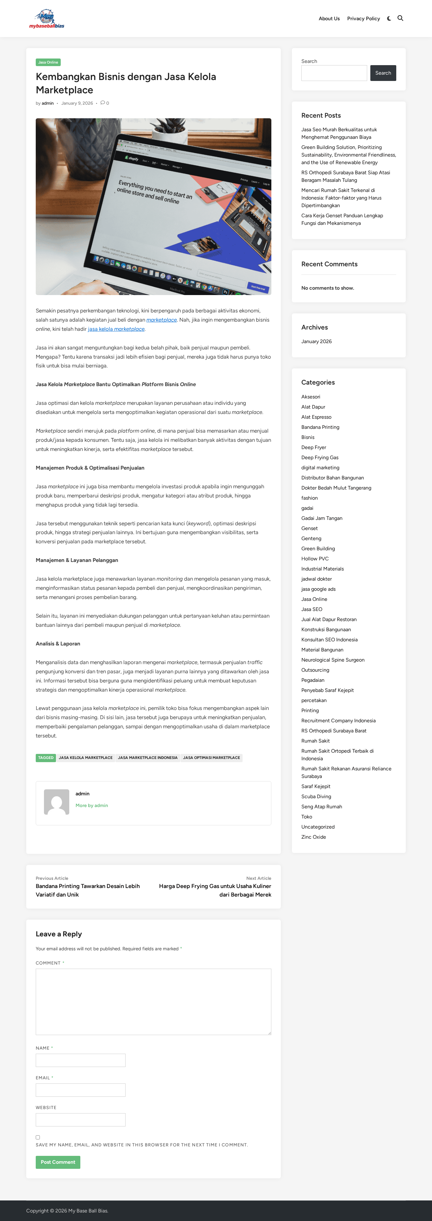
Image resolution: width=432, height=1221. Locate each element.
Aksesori (310, 397)
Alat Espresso (316, 417)
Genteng (311, 538)
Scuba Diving (316, 796)
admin (48, 103)
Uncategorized (318, 827)
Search (309, 61)
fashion (309, 498)
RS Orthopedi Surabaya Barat (334, 731)
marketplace (161, 320)
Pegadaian (312, 680)
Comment (50, 963)
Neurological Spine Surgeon (333, 660)
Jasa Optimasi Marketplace (211, 757)
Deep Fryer (313, 447)
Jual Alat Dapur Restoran (329, 619)
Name (44, 1048)
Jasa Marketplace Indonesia (148, 757)
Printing (310, 710)
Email (45, 1078)
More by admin (92, 805)
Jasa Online (48, 62)
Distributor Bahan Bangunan (332, 478)
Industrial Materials (322, 569)
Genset (309, 528)
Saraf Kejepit (315, 786)
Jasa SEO (311, 609)
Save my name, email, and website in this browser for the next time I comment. (142, 1145)
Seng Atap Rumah (321, 807)
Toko (306, 817)
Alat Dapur (313, 407)
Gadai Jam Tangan (322, 518)
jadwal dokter (316, 579)
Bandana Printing (320, 427)
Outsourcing (315, 670)
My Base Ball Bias (87, 1211)
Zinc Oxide (313, 837)
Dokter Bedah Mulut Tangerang (336, 488)
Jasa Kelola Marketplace (86, 757)
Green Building (318, 549)
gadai (307, 508)
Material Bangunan (322, 650)
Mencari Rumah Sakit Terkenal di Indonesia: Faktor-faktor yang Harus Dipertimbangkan (341, 197)
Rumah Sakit (315, 741)
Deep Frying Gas (319, 457)
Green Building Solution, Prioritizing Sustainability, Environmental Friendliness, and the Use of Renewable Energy (348, 154)
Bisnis (307, 437)
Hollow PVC (315, 559)
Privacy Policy (363, 18)
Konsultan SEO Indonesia (329, 640)
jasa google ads (318, 589)
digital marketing (320, 468)
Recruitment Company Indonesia (338, 721)
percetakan (314, 700)
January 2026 (316, 341)
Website (46, 1107)
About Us (329, 18)
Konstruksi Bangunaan (326, 629)
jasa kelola (116, 329)
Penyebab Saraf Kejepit (327, 690)
